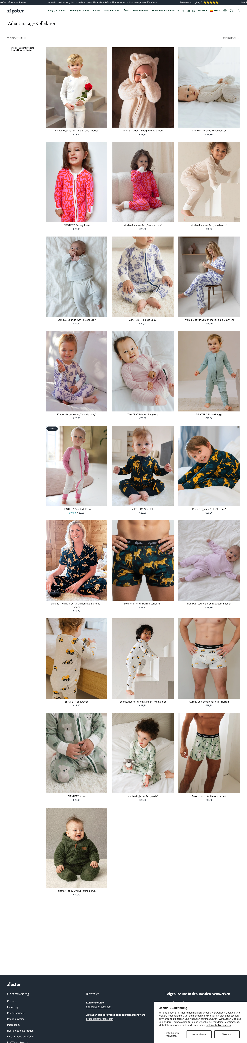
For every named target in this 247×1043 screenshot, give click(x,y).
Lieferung (12, 1007)
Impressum (13, 1024)
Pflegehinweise (16, 1019)
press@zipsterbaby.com (99, 1018)
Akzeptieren (199, 1034)
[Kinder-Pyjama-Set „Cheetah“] (209, 466)
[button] (57, 10)
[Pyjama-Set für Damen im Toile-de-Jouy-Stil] (209, 277)
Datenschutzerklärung (218, 1025)
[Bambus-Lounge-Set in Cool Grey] (76, 277)
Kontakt (11, 1001)
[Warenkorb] (238, 10)
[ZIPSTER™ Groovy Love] (76, 182)
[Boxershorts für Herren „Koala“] (209, 753)
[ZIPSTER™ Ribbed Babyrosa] (143, 371)
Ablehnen (227, 1034)
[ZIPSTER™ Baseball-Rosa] (76, 466)
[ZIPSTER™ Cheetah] (143, 466)
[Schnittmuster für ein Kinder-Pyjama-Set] (143, 658)
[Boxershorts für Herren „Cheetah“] (143, 560)
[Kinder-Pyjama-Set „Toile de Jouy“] (76, 371)
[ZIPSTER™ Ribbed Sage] (209, 371)
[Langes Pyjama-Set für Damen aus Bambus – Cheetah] (76, 560)
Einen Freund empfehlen (21, 1036)
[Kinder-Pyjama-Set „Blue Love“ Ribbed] (76, 87)
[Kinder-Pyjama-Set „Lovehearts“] (209, 182)
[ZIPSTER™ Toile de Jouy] (143, 277)
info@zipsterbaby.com (98, 1006)
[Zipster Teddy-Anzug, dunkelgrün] (76, 848)
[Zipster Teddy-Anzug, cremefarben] (143, 87)
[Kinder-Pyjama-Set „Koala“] (143, 753)
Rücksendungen (16, 1013)
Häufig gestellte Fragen (20, 1030)
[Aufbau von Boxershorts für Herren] (209, 658)
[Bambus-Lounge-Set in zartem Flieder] (209, 560)
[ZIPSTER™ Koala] (76, 753)
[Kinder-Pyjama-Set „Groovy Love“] (143, 182)
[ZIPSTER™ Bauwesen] (76, 658)
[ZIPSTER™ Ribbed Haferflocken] (209, 87)
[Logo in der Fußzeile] (14, 984)
